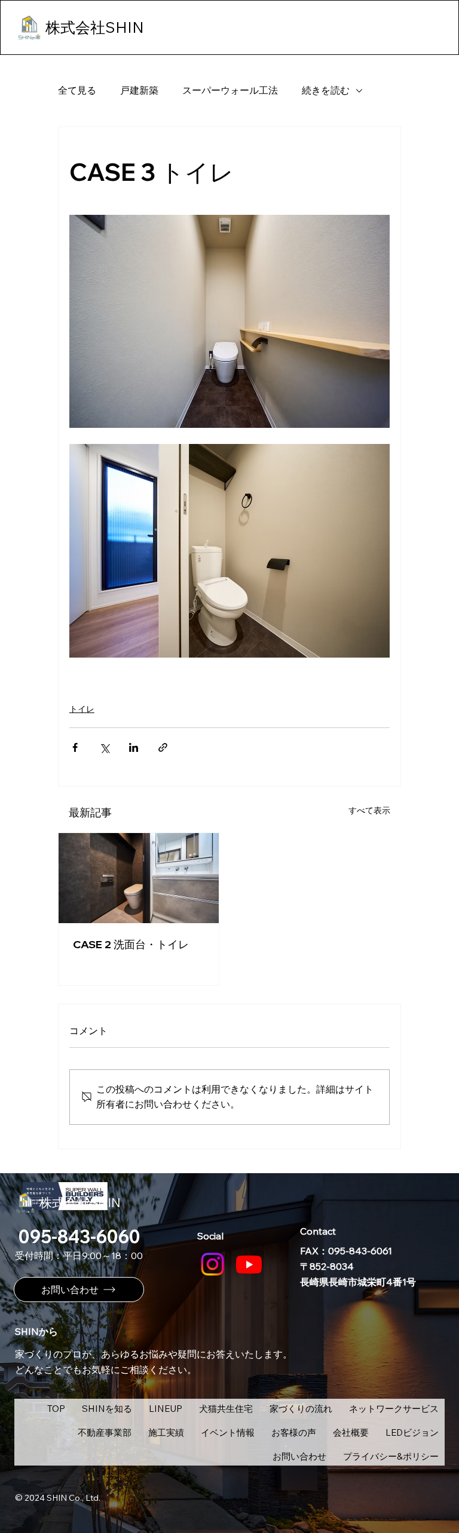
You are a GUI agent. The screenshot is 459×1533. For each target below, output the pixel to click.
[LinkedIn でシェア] (133, 747)
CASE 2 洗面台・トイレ (131, 944)
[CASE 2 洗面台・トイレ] (139, 878)
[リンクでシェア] (163, 747)
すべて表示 (369, 810)
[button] (165, 1408)
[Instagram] (212, 1264)
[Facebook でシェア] (75, 747)
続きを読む (326, 90)
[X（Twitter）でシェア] (104, 747)
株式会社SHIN (80, 1202)
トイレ (81, 709)
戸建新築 (139, 90)
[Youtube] (249, 1264)
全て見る (77, 90)
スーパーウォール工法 (230, 90)
